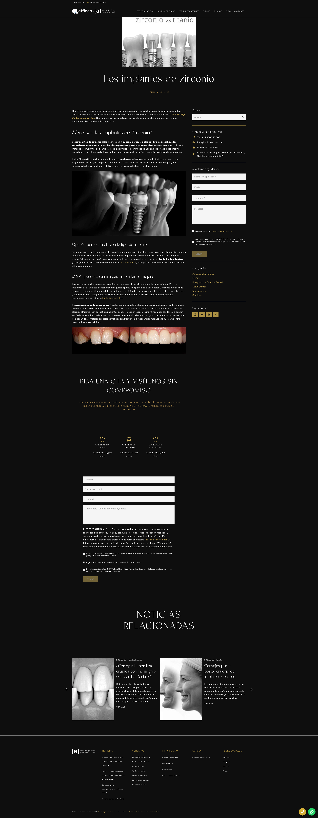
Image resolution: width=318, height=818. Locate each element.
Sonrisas (196, 295)
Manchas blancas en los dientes (113, 799)
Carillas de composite (139, 775)
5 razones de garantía (170, 757)
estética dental (128, 262)
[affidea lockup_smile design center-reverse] (93, 11)
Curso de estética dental (201, 757)
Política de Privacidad (156, 539)
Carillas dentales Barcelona (141, 762)
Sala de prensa (167, 764)
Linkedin (226, 766)
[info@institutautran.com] (194, 142)
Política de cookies (114, 812)
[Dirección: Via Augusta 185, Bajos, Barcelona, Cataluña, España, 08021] (194, 154)
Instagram (226, 762)
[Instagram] (195, 314)
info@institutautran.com (210, 142)
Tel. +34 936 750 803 (208, 137)
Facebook (226, 757)
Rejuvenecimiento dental (140, 780)
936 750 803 (139, 406)
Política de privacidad (131, 812)
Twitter (225, 771)
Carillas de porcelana (139, 771)
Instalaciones (167, 770)
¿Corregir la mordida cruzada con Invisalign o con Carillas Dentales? (136, 672)
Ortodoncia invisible (139, 785)
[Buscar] (243, 117)
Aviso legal (102, 812)
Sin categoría (199, 290)
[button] (155, 11)
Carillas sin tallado (138, 766)
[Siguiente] (251, 689)
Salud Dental (199, 286)
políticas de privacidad (222, 231)
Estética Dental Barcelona (141, 757)
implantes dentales (112, 298)
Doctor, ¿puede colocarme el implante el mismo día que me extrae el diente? (113, 775)
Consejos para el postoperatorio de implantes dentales (219, 672)
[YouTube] (202, 314)
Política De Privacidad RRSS (150, 812)
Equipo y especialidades (171, 776)
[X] (216, 314)
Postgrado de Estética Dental (207, 282)
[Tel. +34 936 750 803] (194, 137)
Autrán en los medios (203, 273)
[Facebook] (209, 314)
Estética (196, 278)
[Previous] (67, 689)
